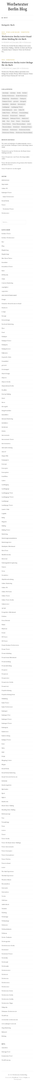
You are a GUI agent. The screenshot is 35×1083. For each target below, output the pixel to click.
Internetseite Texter (8, 439)
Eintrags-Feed (6, 1052)
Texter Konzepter (7, 851)
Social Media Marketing (8, 773)
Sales (3, 748)
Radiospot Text (6, 715)
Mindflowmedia (6, 554)
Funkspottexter (6, 349)
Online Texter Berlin (8, 600)
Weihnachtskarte (7, 929)
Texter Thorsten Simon (19, 124)
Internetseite (21, 104)
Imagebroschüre (6, 410)
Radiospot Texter (15, 118)
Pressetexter (14, 115)
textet (29, 124)
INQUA (4, 431)
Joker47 (4, 451)
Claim (3, 279)
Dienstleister (14, 98)
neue (15, 110)
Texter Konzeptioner (8, 855)
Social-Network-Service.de (9, 777)
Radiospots (5, 118)
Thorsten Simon (6, 127)
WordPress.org (6, 1060)
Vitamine (4, 908)
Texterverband (6, 863)
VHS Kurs (4, 900)
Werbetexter (10, 59)
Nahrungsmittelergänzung (9, 563)
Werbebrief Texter (26, 127)
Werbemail (5, 962)
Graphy (25, 1077)
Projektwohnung (6, 690)
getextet (16, 101)
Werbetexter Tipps (7, 1003)
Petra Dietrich (6, 620)
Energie (4, 316)
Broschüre (5, 262)
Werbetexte (5, 978)
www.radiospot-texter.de (9, 1024)
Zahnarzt (4, 1032)
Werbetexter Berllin (7, 999)
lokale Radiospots (7, 110)
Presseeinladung (6, 653)
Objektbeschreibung (8, 579)
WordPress (5, 1015)
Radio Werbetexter (8, 196)
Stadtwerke (5, 801)
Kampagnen (5, 460)
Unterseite (5, 888)
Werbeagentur (6, 941)
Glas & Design (6, 373)
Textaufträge (5, 822)
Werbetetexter (6, 970)
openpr (4, 608)
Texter (18, 121)
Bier (3, 242)
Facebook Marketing (8, 324)
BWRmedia (5, 275)
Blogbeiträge (5, 254)
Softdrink (4, 781)
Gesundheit (5, 361)
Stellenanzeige (6, 814)
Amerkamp (5, 93)
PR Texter (4, 637)
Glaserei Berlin (6, 382)
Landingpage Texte (7, 493)
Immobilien (5, 104)
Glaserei (4, 377)
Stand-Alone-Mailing (13, 32)
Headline (4, 390)
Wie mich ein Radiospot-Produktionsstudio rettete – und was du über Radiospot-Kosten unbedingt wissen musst (17, 145)
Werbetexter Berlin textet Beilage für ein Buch (17, 63)
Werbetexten (5, 982)
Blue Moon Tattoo (7, 258)
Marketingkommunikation (9, 538)
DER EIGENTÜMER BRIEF (9, 295)
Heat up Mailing (6, 394)
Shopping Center (7, 760)
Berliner (24, 93)
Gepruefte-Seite (6, 357)
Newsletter (5, 575)
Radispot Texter (6, 740)
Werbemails (5, 966)
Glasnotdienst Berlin (8, 386)
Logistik (4, 513)
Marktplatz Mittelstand (8, 546)
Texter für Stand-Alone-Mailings (11, 842)
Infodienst (13, 104)
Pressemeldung (23, 112)
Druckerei (4, 307)
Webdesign (5, 917)
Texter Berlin (25, 121)
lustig (3, 517)
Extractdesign (6, 320)
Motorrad (4, 559)
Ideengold (23, 101)
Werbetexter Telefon (8, 132)
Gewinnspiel (5, 369)
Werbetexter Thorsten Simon (24, 132)
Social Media (5, 201)
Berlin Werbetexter (21, 95)
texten (4, 830)
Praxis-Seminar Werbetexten (10, 645)
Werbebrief (16, 127)
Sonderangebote (7, 785)
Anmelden (5, 1047)
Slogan (4, 764)
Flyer (3, 328)
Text (8, 121)
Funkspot (4, 336)
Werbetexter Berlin (24, 129)
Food (3, 332)
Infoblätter (5, 423)
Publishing (5, 698)
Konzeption (5, 472)
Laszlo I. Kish (5, 509)
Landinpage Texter (7, 505)
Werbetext (5, 129)
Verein (4, 896)
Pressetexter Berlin (7, 682)
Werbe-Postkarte (7, 937)
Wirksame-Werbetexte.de (9, 1011)
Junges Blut (5, 456)
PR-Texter (15, 112)
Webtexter (5, 925)
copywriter (5, 291)
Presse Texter (6, 649)
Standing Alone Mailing (8, 810)
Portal (3, 633)
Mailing (4, 526)
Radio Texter (5, 703)
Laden (3, 480)
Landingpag (5, 484)
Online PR (21, 110)
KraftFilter (5, 476)
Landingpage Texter (8, 497)
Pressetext (5, 115)
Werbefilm (5, 958)
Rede (3, 744)
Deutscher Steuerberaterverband (11, 303)
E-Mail (3, 312)
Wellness (4, 933)
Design (4, 299)
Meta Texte (5, 550)
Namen (4, 567)
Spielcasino (5, 789)
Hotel (3, 398)
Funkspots (23, 98)
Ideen (3, 402)
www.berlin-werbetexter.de (10, 1019)
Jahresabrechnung (7, 447)
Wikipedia (4, 1007)
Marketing (5, 534)
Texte (12, 121)
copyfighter (5, 287)
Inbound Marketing (7, 419)
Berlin (19, 93)
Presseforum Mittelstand (9, 657)
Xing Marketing (6, 1028)
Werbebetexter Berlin (8, 945)
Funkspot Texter (7, 101)
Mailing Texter (6, 530)
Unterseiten (5, 892)
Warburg (4, 912)
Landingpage (5, 107)
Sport (3, 793)
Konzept (4, 464)
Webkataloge (5, 921)
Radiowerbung (6, 736)
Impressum (5, 184)
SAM (3, 121)
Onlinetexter (5, 604)
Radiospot (22, 115)
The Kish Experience (8, 871)
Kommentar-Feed (7, 1056)
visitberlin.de (5, 904)
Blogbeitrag (5, 98)
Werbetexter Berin (7, 991)
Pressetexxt (5, 686)
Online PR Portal (6, 591)
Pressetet (4, 670)
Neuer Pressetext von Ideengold (11, 168)
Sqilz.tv (4, 797)
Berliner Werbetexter (8, 95)
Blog (3, 246)
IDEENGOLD (5, 180)
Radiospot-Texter (7, 723)
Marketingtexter (6, 542)
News (3, 571)
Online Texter (6, 112)
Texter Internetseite (8, 847)
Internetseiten (6, 443)
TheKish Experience (8, 875)
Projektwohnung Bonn (8, 694)
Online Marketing (7, 583)
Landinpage (5, 501)
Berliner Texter (6, 233)
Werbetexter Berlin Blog (17, 7)
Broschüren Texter (7, 266)
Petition (4, 616)
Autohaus (12, 93)
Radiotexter (25, 118)
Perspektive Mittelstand (9, 612)
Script (3, 756)
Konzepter (5, 468)
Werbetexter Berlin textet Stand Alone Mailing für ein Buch (16, 37)
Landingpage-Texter (17, 107)
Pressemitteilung (7, 666)
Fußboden (5, 353)
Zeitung (4, 1036)
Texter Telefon (6, 124)
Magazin (4, 521)
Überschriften (6, 884)
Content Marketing (7, 283)
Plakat (3, 624)
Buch (3, 32)
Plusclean (4, 628)
